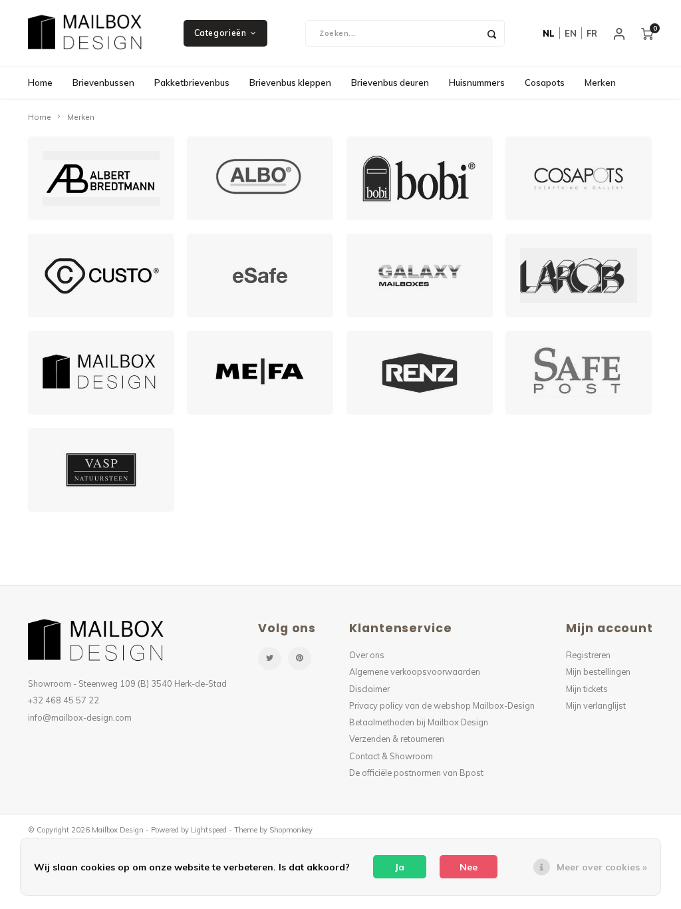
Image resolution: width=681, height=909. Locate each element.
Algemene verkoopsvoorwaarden (414, 671)
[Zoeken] (491, 33)
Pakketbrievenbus (191, 82)
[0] (647, 33)
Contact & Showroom (391, 756)
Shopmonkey (291, 829)
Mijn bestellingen (598, 671)
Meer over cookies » (602, 867)
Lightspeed (209, 829)
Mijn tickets (587, 688)
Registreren (588, 654)
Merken (600, 82)
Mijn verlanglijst (596, 705)
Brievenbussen (103, 82)
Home (40, 82)
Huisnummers (477, 82)
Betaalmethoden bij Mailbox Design (418, 722)
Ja (399, 867)
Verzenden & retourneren (396, 738)
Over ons (366, 654)
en (571, 33)
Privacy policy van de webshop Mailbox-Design (442, 705)
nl (549, 33)
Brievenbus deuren (390, 82)
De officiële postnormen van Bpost (416, 772)
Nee (468, 867)
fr (592, 33)
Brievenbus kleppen (290, 82)
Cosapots (545, 82)
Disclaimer (369, 688)
